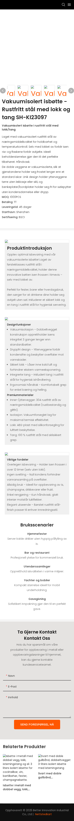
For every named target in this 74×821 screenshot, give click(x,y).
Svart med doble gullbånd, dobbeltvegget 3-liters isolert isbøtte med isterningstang (54, 775)
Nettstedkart (43, 814)
